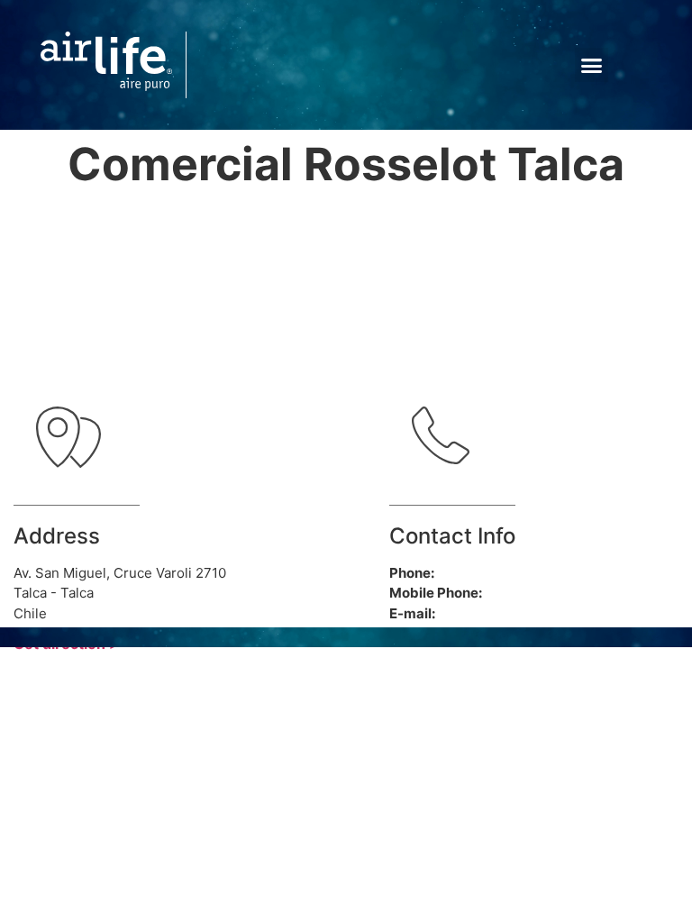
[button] (592, 65)
